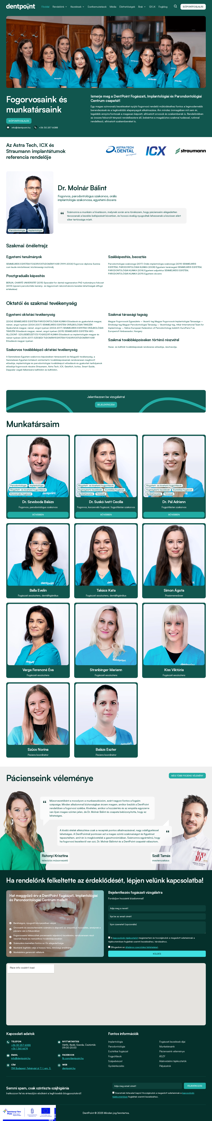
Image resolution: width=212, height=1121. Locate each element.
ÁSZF (162, 1056)
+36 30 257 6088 (21, 1045)
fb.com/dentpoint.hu (73, 1058)
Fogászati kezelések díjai (172, 1041)
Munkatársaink (167, 1046)
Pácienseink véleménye (172, 1051)
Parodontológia (116, 1046)
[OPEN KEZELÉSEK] (83, 6)
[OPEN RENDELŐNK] (66, 6)
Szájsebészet (115, 1061)
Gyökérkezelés (116, 1065)
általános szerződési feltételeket (141, 947)
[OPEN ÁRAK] (145, 6)
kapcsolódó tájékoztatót (125, 938)
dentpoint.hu (68, 1068)
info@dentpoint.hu (20, 1058)
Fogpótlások (115, 1056)
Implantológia (115, 1041)
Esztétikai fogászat (118, 1051)
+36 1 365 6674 (19, 1048)
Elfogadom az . (134, 947)
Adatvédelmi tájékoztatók (172, 1061)
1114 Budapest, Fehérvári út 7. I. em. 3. (31, 1068)
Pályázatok (165, 1065)
